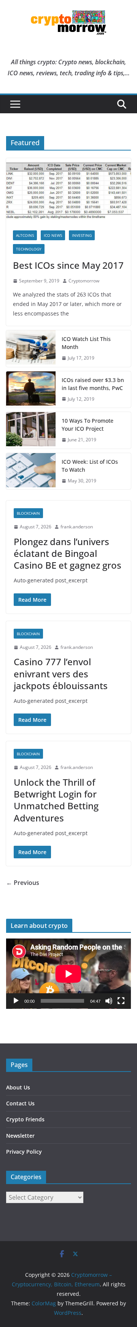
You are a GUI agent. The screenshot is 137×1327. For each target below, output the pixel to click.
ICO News (53, 235)
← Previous (22, 882)
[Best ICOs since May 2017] (68, 191)
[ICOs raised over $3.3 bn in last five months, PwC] (31, 389)
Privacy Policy (24, 1151)
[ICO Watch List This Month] (31, 348)
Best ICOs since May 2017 (68, 265)
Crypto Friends (25, 1119)
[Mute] (109, 1001)
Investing (82, 235)
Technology (28, 249)
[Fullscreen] (121, 1001)
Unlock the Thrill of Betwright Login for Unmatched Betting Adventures (56, 800)
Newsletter (20, 1135)
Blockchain (28, 513)
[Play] (16, 1001)
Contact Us (20, 1103)
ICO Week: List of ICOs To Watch (90, 465)
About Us (18, 1087)
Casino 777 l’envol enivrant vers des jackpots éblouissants (61, 673)
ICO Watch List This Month (86, 342)
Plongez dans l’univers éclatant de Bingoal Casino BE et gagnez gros (67, 553)
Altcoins (25, 235)
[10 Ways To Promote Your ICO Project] (31, 430)
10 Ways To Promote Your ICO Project (87, 424)
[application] (68, 974)
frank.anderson (77, 526)
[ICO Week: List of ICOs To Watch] (31, 471)
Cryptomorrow (83, 280)
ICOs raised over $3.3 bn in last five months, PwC (93, 384)
